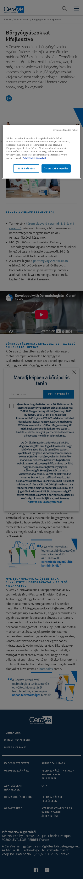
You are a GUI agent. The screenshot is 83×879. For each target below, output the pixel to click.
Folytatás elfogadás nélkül (65, 130)
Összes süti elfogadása (56, 168)
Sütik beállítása (26, 168)
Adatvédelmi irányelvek (34, 157)
